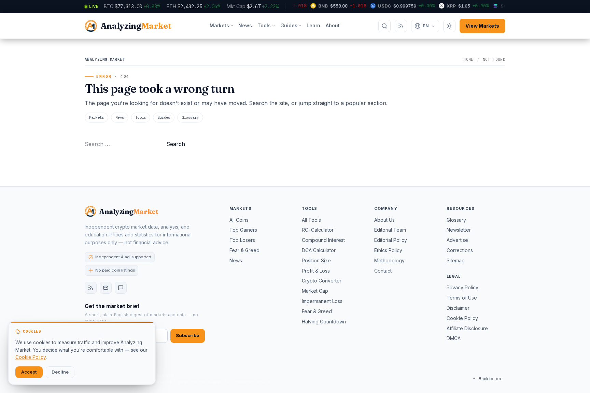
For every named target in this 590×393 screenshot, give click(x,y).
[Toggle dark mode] (449, 26)
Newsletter (459, 230)
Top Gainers (243, 230)
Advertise (457, 240)
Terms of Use (462, 298)
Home (468, 59)
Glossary (190, 117)
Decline (60, 372)
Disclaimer (458, 308)
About (333, 25)
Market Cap (315, 291)
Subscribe (187, 335)
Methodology (389, 260)
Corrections (460, 250)
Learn (313, 25)
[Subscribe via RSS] (401, 26)
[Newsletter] (106, 288)
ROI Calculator (318, 230)
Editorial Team (390, 230)
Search (175, 144)
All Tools (311, 220)
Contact (383, 271)
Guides (288, 25)
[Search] (384, 26)
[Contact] (121, 288)
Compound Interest (323, 240)
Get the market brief (112, 306)
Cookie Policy (462, 318)
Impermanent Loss (322, 301)
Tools (264, 25)
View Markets (482, 26)
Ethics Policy (388, 250)
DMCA (454, 338)
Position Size (316, 260)
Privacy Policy (462, 287)
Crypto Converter (321, 280)
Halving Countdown (324, 321)
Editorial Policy (390, 240)
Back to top (490, 378)
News (245, 25)
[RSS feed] (91, 288)
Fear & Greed (244, 250)
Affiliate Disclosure (467, 328)
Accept (29, 372)
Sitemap (456, 260)
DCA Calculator (319, 250)
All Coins (239, 220)
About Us (384, 220)
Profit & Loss (316, 271)
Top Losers (242, 240)
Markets (219, 25)
